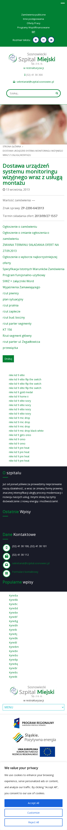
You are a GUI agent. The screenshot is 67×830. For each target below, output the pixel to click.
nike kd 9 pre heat (19, 447)
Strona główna (12, 146)
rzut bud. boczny (14, 317)
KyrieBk (13, 638)
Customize (33, 812)
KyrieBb (13, 599)
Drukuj (8, 358)
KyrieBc (13, 604)
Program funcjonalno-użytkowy (24, 275)
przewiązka (10, 348)
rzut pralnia (10, 305)
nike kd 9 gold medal (21, 392)
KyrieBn (13, 651)
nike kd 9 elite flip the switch (25, 379)
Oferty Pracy (33, 23)
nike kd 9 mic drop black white (26, 430)
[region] (33, 796)
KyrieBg (13, 621)
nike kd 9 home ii (18, 396)
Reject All (33, 822)
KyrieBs (13, 672)
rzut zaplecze (11, 311)
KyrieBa (13, 595)
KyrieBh (13, 625)
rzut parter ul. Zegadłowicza (21, 342)
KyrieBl (13, 642)
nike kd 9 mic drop (19, 418)
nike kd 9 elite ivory (20, 400)
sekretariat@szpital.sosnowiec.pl (35, 81)
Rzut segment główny (17, 336)
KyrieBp (13, 659)
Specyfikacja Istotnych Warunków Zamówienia (33, 269)
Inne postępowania (33, 18)
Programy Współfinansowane (33, 27)
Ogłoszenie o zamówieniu (20, 227)
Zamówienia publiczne (33, 14)
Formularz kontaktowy (25, 571)
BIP (33, 31)
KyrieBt (13, 676)
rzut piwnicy (11, 293)
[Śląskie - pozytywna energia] (33, 737)
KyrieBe (13, 612)
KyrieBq (13, 664)
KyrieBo (13, 655)
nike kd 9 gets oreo (20, 435)
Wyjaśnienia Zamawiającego (21, 287)
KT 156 (7, 330)
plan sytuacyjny (13, 299)
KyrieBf (13, 617)
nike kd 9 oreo (17, 439)
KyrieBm (14, 646)
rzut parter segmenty (17, 323)
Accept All (33, 803)
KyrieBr (13, 668)
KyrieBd (13, 608)
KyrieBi (13, 629)
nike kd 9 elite (17, 375)
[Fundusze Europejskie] (33, 723)
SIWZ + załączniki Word (18, 281)
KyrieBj (13, 634)
